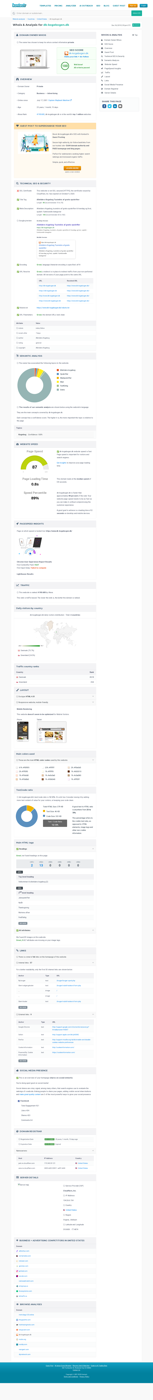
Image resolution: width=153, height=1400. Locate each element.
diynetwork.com (24, 1354)
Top (136, 35)
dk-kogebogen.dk (78, 53)
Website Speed (111, 64)
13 (41, 865)
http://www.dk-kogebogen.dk (49, 296)
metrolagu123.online (26, 1315)
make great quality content (30, 1094)
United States (83, 1163)
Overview (108, 48)
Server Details (110, 93)
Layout (107, 77)
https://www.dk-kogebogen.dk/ (78, 286)
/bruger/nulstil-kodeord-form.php (69, 985)
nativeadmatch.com (26, 1281)
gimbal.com (23, 1271)
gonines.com (23, 1266)
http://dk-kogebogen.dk (47, 286)
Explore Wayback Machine (59, 100)
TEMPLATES (45, 6)
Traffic (107, 72)
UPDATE (137, 25)
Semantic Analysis (111, 60)
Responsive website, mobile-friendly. (32, 702)
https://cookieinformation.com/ (63, 1052)
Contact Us (76, 1370)
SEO (98, 6)
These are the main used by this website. (42, 760)
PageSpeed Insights (113, 68)
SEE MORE (22, 923)
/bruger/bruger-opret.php (66, 981)
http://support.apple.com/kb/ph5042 (65, 1035)
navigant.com (24, 1349)
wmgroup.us (23, 1286)
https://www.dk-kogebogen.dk (50, 301)
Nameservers (21, 1151)
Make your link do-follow (76, 57)
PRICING (58, 6)
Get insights (61, 463)
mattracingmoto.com (26, 1325)
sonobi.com (23, 1276)
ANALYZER (71, 6)
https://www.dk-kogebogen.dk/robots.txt (53, 308)
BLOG (106, 6)
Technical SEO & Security (114, 56)
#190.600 (40, 114)
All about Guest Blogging (63, 1365)
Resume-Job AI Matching (81, 1365)
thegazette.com (25, 1320)
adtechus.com (24, 1251)
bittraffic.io (23, 1296)
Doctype (25, 696)
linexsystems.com (25, 1291)
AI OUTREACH (86, 6)
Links (107, 81)
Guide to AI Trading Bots (99, 1365)
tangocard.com (24, 1330)
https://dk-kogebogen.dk (48, 291)
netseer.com (23, 1261)
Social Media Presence (114, 85)
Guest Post (109, 52)
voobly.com (23, 1344)
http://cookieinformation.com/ (63, 1047)
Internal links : (24, 963)
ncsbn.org (22, 1339)
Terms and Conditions (71, 1376)
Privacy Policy (84, 1376)
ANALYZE (137, 13)
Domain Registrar (111, 89)
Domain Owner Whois (112, 40)
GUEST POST (119, 6)
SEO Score (109, 44)
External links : (23, 1014)
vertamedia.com (25, 1256)
